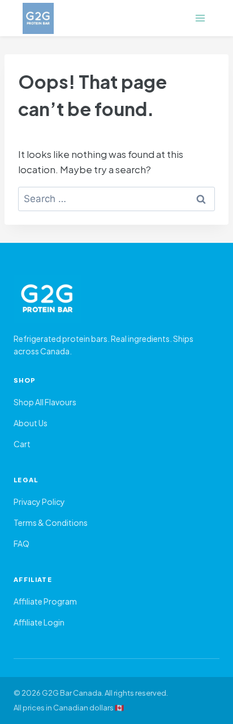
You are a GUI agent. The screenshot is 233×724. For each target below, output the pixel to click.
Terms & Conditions (51, 522)
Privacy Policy (39, 501)
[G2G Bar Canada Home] (116, 299)
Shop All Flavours (45, 402)
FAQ (21, 543)
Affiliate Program (45, 601)
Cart (22, 444)
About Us (31, 423)
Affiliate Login (39, 622)
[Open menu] (199, 18)
